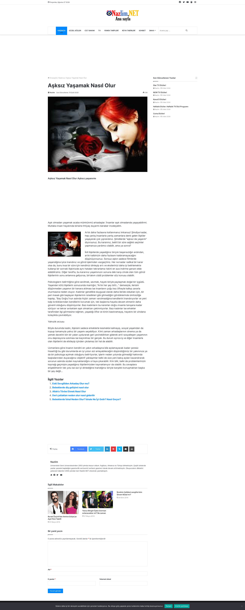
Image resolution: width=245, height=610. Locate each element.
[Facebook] (55, 475)
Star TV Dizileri (159, 85)
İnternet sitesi (105, 579)
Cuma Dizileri (159, 113)
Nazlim (52, 92)
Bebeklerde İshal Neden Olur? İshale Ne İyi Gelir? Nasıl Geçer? (86, 399)
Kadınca (61, 30)
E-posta (52, 579)
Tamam (168, 606)
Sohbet (142, 30)
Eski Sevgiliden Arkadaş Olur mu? (70, 383)
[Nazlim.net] (122, 15)
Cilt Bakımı (90, 30)
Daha (151, 30)
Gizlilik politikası (181, 606)
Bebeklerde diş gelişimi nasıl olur (70, 387)
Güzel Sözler (75, 30)
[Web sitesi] (51, 475)
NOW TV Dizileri (160, 92)
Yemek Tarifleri (111, 30)
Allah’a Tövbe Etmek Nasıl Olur (69, 391)
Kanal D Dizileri (159, 99)
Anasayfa (53, 78)
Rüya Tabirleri (128, 30)
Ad (49, 570)
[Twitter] (58, 475)
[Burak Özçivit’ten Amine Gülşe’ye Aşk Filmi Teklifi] (63, 502)
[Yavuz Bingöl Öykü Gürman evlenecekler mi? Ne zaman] (97, 499)
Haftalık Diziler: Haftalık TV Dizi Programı (170, 106)
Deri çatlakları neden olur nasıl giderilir (73, 395)
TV (99, 30)
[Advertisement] (122, 55)
